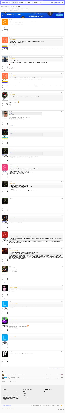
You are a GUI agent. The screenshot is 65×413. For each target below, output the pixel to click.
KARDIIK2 (4, 358)
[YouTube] (63, 409)
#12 (62, 215)
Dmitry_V (4, 98)
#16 (62, 285)
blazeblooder (4, 221)
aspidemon (4, 238)
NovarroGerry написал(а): (13, 166)
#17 (62, 301)
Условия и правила (39, 405)
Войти (44, 391)
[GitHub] (61, 409)
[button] (17, 2)
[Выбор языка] (62, 2)
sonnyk (4, 171)
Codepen (5, 375)
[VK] (58, 409)
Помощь (54, 405)
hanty (5, 324)
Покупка (13, 375)
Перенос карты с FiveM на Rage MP (13, 377)
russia (16, 10)
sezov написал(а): (12, 39)
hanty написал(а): (12, 336)
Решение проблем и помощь (20, 378)
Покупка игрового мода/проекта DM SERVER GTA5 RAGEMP (14, 374)
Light (4, 405)
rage (14, 10)
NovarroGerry (4, 154)
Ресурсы (24, 395)
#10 (62, 181)
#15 (62, 266)
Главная (58, 405)
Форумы (24, 391)
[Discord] (60, 409)
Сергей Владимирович (7, 378)
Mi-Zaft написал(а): (12, 58)
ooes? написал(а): (12, 75)
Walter (5, 117)
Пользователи (25, 397)
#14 (62, 248)
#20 (62, 351)
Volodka (4, 291)
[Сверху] (60, 405)
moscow (11, 10)
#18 (62, 318)
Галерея (24, 393)
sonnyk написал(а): (12, 183)
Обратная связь (33, 405)
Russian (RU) (9, 405)
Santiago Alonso (4, 255)
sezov (3, 10)
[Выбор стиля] (60, 2)
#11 (62, 198)
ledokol (4, 307)
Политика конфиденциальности (48, 405)
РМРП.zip (10, 113)
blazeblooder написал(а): (13, 287)
